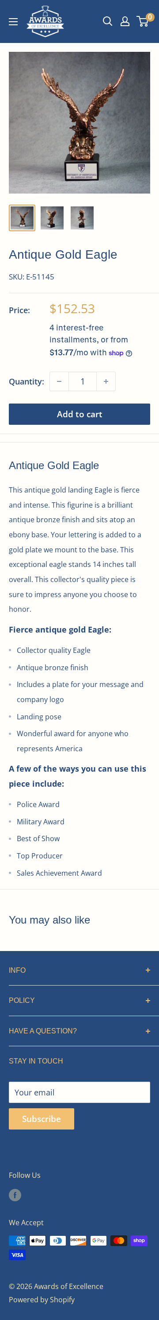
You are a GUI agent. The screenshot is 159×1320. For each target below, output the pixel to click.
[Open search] (108, 21)
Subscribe (41, 1119)
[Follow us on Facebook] (15, 1194)
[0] (142, 21)
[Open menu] (13, 21)
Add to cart (79, 414)
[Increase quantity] (106, 381)
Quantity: (26, 381)
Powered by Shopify (42, 1299)
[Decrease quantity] (59, 381)
